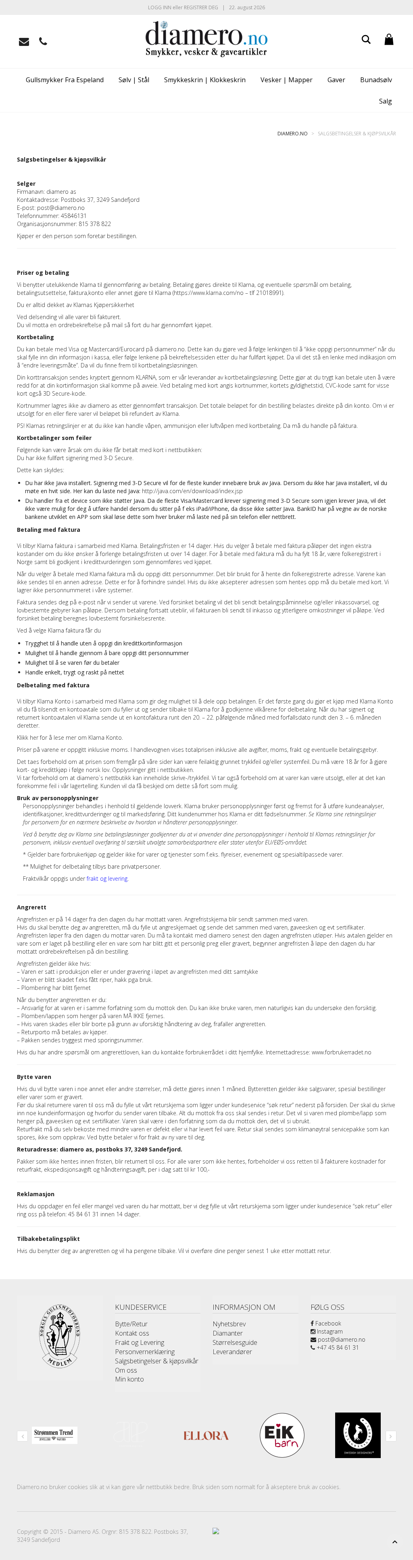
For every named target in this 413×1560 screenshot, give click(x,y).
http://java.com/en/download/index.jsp (192, 491)
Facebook (327, 1323)
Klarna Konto (105, 737)
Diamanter (228, 1333)
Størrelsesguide (235, 1342)
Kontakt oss (132, 1333)
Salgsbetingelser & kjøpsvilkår (156, 1361)
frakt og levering (107, 878)
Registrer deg (201, 7)
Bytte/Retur (131, 1323)
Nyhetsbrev (229, 1323)
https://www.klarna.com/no (209, 293)
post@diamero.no (340, 1339)
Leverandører (232, 1351)
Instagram (329, 1331)
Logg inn (159, 7)
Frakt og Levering (139, 1342)
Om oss (126, 1370)
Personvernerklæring (145, 1351)
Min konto (129, 1379)
